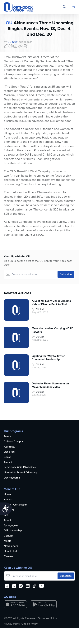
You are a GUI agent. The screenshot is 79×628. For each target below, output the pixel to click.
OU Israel (9, 452)
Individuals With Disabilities (20, 467)
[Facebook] (10, 46)
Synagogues (11, 525)
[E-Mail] (15, 46)
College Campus (14, 442)
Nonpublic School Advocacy (20, 473)
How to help (11, 551)
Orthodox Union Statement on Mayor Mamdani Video (50, 385)
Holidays (9, 510)
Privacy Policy (12, 624)
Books (7, 457)
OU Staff (12, 42)
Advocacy (9, 447)
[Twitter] (6, 46)
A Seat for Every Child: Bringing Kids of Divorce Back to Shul (51, 302)
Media (7, 541)
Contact (8, 536)
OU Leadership (13, 531)
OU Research (12, 478)
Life (6, 515)
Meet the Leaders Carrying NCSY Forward (52, 330)
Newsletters (11, 546)
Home (7, 494)
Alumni (8, 462)
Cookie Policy (29, 624)
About (7, 520)
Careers (8, 556)
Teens (7, 436)
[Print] (25, 46)
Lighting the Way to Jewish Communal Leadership (48, 357)
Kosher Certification (15, 505)
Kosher (8, 500)
